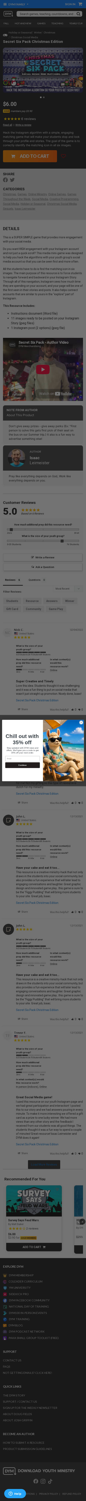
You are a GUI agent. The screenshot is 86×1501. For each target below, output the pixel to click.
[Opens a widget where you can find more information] (15, 1494)
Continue (22, 765)
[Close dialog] (81, 722)
